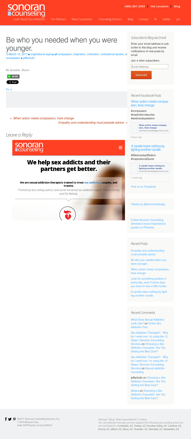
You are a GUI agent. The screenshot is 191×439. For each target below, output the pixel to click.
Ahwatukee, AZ (171, 429)
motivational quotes (112, 54)
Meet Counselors (82, 19)
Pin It (9, 89)
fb (155, 19)
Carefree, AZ (174, 425)
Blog (177, 6)
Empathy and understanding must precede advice (93, 122)
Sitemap (102, 419)
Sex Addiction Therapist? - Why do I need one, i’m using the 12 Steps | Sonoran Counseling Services (149, 338)
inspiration (79, 54)
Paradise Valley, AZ (157, 425)
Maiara (135, 390)
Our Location (159, 6)
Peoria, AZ (103, 429)
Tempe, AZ (139, 425)
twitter (166, 19)
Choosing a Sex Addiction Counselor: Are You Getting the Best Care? (148, 347)
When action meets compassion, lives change (42, 118)
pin (178, 19)
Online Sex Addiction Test (146, 325)
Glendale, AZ (155, 429)
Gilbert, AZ (116, 429)
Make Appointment (126, 419)
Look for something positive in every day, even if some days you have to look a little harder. (149, 282)
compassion (65, 54)
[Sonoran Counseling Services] (26, 10)
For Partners (58, 19)
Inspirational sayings (43, 54)
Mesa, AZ (128, 429)
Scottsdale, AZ (125, 425)
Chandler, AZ (141, 429)
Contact (143, 19)
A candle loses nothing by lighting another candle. (148, 148)
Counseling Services (110, 19)
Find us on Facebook (143, 186)
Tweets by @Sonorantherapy (148, 204)
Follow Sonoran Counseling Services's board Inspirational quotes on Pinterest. (148, 223)
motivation (93, 54)
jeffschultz (29, 58)
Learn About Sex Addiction (29, 19)
